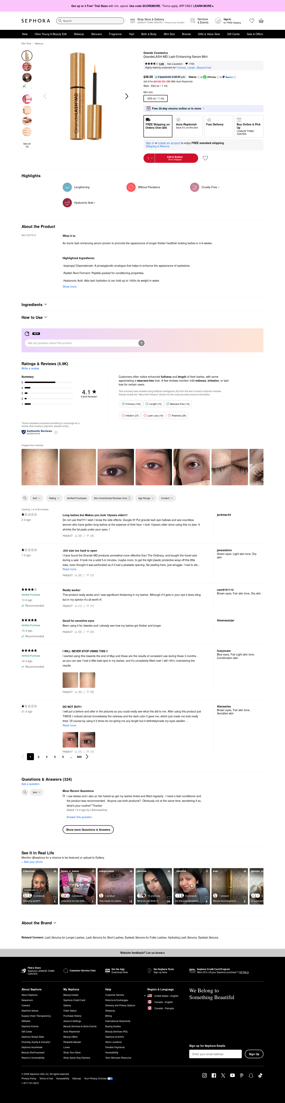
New (25, 34)
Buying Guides (113, 1026)
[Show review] (40, 467)
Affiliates (26, 1021)
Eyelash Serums (208, 937)
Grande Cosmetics (155, 53)
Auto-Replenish (71, 1031)
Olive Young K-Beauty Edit (51, 34)
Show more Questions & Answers (88, 829)
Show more (70, 286)
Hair (131, 34)
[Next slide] (126, 96)
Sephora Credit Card (74, 1000)
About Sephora (29, 994)
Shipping (110, 1010)
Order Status (70, 1010)
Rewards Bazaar (72, 1041)
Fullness (181, 67)
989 (79, 757)
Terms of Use (46, 1078)
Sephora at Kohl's (114, 1036)
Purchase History (72, 1015)
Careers (26, 1005)
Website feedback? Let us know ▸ (142, 953)
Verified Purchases (77, 498)
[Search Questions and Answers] (25, 792)
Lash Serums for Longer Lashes (64, 937)
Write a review (30, 368)
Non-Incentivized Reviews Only (110, 498)
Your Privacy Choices (95, 1078)
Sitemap (76, 1078)
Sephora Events (30, 1026)
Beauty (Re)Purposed (33, 1052)
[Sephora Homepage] (35, 21)
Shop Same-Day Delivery (76, 1057)
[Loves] (251, 21)
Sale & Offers (255, 34)
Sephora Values (30, 1010)
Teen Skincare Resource (118, 1057)
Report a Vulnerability (33, 1057)
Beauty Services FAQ (116, 1031)
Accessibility (111, 1052)
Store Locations (113, 1041)
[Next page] (87, 756)
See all (27, 145)
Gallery (67, 1005)
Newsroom (27, 1000)
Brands (186, 34)
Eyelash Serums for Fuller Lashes (145, 937)
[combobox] (90, 20)
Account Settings (72, 1021)
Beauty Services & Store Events (80, 1026)
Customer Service (114, 994)
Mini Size (169, 34)
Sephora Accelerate (32, 1047)
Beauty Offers (70, 1036)
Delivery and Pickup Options (120, 1005)
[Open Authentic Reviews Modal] (55, 432)
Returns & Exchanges (116, 1000)
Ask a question (175, 63)
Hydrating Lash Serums (182, 937)
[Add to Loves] (205, 158)
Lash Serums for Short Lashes (104, 937)
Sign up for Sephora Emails (207, 1046)
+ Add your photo (32, 862)
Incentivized (29, 889)
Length (191, 67)
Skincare (96, 34)
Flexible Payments (115, 1047)
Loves (66, 1047)
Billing (108, 1015)
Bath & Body (148, 34)
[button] (198, 77)
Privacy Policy (29, 1078)
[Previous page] (22, 756)
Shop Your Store (72, 1052)
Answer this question (79, 817)
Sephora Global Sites (33, 1036)
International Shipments (117, 1021)
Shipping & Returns (157, 146)
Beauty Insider (71, 994)
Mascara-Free (204, 67)
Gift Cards (233, 34)
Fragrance (115, 34)
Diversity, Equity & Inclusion (36, 1041)
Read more (69, 569)
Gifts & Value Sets (209, 34)
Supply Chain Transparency (36, 1015)
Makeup (79, 34)
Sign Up (254, 1054)
